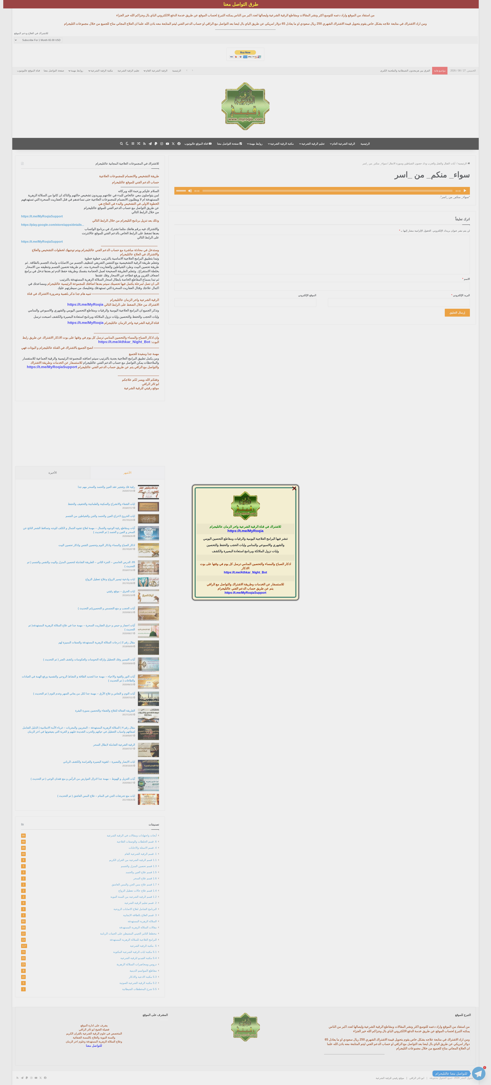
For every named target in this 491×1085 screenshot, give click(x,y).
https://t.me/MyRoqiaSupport (245, 592)
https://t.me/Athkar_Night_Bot (245, 572)
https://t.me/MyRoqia (245, 531)
